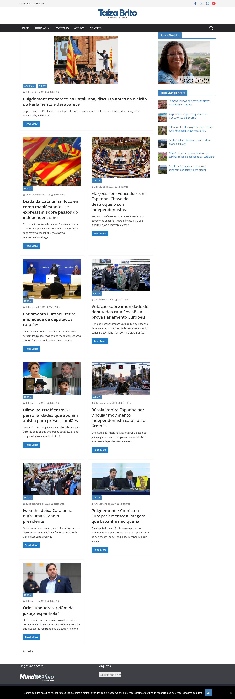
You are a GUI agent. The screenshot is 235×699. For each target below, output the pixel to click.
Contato (96, 28)
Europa (42, 86)
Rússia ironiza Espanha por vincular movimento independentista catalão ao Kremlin (118, 418)
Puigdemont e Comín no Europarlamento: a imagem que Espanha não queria (118, 516)
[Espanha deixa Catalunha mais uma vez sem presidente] (52, 479)
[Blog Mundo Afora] (117, 9)
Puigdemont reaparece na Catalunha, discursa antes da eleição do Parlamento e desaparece (85, 101)
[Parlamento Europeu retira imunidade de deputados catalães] (52, 279)
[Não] (230, 693)
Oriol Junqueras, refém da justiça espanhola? (48, 610)
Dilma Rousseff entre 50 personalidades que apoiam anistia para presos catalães (50, 415)
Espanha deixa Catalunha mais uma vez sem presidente (48, 516)
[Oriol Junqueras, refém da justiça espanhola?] (52, 578)
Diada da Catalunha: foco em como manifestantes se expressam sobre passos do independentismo (51, 209)
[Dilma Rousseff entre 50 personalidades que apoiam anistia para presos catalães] (52, 378)
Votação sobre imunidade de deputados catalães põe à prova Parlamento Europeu (120, 311)
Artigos (79, 28)
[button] (48, 28)
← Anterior (26, 651)
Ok (208, 692)
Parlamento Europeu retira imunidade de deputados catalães (49, 319)
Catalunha (29, 86)
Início (26, 28)
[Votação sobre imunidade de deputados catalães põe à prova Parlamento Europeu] (121, 275)
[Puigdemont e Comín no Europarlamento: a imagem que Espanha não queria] (121, 479)
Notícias (40, 28)
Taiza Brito (55, 92)
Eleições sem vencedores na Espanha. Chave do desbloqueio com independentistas (119, 201)
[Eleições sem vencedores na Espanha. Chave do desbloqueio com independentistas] (121, 157)
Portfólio (62, 28)
